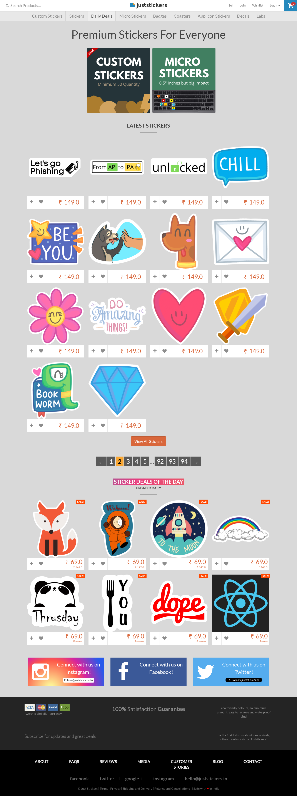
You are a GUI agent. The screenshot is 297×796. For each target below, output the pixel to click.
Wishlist (257, 5)
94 (184, 461)
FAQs (74, 761)
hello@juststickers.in (206, 778)
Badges (160, 15)
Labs (261, 15)
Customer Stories (181, 764)
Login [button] (274, 5)
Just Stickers (148, 6)
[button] (290, 5)
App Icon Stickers (214, 15)
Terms (104, 788)
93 (172, 461)
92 (160, 461)
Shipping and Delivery (137, 788)
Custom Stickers (47, 15)
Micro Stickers (132, 15)
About (41, 761)
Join (243, 5)
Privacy (115, 788)
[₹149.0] (55, 193)
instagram (163, 778)
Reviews (108, 761)
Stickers (76, 15)
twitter (107, 778)
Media (143, 761)
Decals (243, 15)
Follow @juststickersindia (78, 680)
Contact (253, 761)
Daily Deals (101, 15)
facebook (79, 778)
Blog (218, 761)
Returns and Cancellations (172, 788)
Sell (233, 5)
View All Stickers (148, 441)
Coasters (182, 15)
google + (133, 778)
